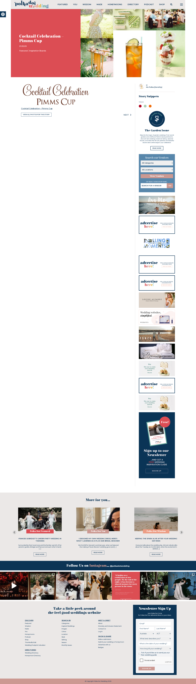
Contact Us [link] (102, 629)
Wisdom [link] (87, 4)
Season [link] (64, 642)
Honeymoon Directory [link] (33, 655)
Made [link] (99, 4)
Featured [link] (63, 4)
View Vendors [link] (157, 176)
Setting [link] (64, 640)
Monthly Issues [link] (67, 645)
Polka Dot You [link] (98, 531)
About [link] (100, 623)
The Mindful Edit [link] (30, 642)
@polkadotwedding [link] (120, 566)
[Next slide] (181, 532)
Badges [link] (101, 647)
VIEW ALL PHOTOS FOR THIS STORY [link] (36, 114)
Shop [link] (162, 4)
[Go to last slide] (14, 532)
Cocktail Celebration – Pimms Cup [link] (37, 108)
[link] (3, 14)
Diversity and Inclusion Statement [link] (110, 626)
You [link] (75, 4)
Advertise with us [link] (104, 645)
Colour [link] (64, 631)
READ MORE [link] (156, 148)
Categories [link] (65, 623)
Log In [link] (100, 631)
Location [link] (65, 634)
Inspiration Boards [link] (37, 51)
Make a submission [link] (104, 639)
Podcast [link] (149, 4)
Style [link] (63, 637)
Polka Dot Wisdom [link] (156, 531)
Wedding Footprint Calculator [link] (35, 645)
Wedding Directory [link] (31, 653)
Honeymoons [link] (115, 4)
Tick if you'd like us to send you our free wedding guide (155, 654)
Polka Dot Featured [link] (40, 531)
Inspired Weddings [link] (68, 626)
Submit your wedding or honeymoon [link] (111, 642)
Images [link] (64, 629)
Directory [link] (133, 4)
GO (170, 186)
